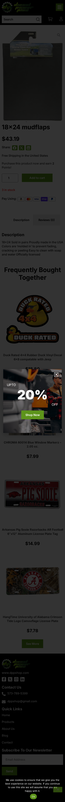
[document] (32, 401)
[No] (57, 789)
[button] (56, 374)
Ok (33, 796)
